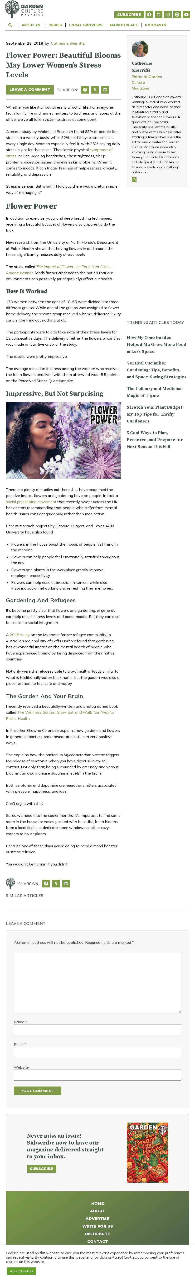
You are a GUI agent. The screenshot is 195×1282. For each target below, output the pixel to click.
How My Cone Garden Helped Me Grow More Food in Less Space (156, 344)
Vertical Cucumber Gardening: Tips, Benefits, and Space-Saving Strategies (156, 370)
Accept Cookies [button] (21, 1271)
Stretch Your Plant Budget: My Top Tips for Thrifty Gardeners (155, 414)
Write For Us (97, 1226)
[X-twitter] (158, 14)
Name (20, 1022)
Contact (97, 1241)
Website (21, 1067)
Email (20, 1044)
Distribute (97, 1234)
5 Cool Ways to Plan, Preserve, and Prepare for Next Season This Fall (155, 439)
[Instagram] (168, 14)
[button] (85, 90)
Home (97, 1203)
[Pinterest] (177, 14)
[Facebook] (149, 14)
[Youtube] (186, 14)
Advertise (97, 1218)
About (97, 1211)
